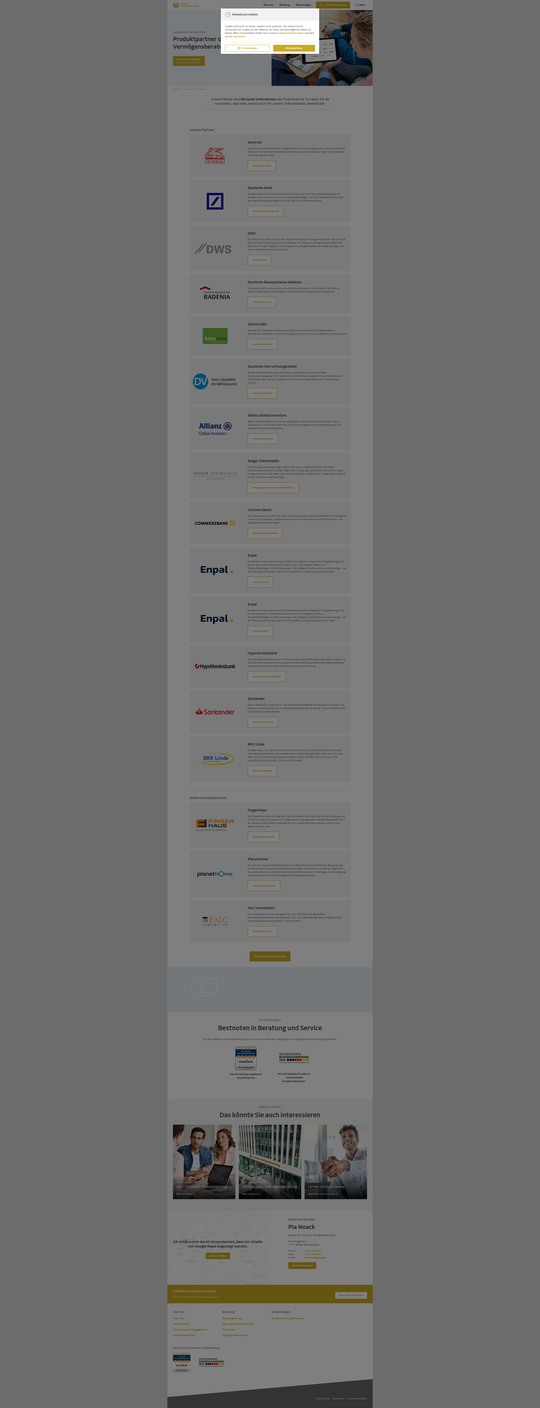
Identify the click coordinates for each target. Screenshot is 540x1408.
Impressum (239, 36)
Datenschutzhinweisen (291, 33)
